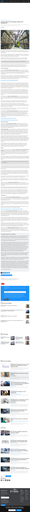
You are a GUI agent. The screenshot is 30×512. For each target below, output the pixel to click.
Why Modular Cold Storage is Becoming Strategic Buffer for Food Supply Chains (18, 441)
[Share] (3, 273)
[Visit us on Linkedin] (5, 480)
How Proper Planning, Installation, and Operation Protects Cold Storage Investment (19, 468)
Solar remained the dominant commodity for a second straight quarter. (19, 387)
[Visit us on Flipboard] (7, 480)
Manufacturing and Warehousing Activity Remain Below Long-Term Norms (18, 410)
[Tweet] (7, 273)
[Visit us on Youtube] (9, 480)
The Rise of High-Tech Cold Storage (5, 338)
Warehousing (3, 20)
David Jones (3, 427)
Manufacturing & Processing (14, 448)
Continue (19, 510)
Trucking (11, 408)
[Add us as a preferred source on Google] (9, 273)
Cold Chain (16, 336)
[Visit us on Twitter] (3, 480)
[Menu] (28, 1)
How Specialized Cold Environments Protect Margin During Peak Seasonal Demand (19, 459)
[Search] (26, 1)
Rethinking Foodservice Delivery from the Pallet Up (9, 305)
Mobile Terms (23, 297)
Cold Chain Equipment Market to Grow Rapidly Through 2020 (19, 338)
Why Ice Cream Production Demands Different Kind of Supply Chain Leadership (19, 450)
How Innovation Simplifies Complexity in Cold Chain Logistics (18, 432)
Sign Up (6, 299)
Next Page (8, 476)
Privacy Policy (3, 503)
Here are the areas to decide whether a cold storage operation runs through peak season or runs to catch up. (19, 424)
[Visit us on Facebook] (1, 480)
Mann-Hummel (14, 403)
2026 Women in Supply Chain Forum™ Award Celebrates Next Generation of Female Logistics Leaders (19, 365)
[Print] (1, 273)
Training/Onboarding (13, 390)
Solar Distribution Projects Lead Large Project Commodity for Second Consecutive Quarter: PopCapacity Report (12, 310)
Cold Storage (8, 20)
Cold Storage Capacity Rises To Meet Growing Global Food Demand (5, 343)
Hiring (11, 363)
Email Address (6, 290)
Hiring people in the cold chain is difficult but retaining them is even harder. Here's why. (19, 395)
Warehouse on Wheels (15, 412)
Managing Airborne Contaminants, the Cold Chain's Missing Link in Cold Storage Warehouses (12, 321)
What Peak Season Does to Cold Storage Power (19, 419)
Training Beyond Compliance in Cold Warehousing (18, 392)
